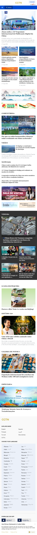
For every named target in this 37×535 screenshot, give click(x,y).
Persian (25, 461)
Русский (4, 434)
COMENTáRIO (8, 113)
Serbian (25, 478)
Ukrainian (26, 499)
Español (21, 429)
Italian (7, 502)
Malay (26, 449)
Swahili (25, 487)
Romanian (26, 472)
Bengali (7, 455)
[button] (5, 371)
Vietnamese (27, 504)
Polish (24, 464)
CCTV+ (3, 437)
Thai (23, 493)
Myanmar (27, 455)
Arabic (7, 449)
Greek (8, 484)
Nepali (24, 458)
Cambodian (8, 461)
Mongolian (26, 452)
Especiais (6, 384)
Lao (23, 446)
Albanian (8, 446)
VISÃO (4, 143)
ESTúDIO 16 (7, 313)
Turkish (25, 496)
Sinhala (25, 481)
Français (4, 432)
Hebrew (7, 490)
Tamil (24, 490)
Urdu (24, 502)
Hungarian (9, 496)
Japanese (8, 504)
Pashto (24, 470)
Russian (25, 475)
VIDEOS (5, 214)
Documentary (22, 434)
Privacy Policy (5, 532)
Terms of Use (14, 532)
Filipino (8, 475)
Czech (7, 467)
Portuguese (27, 467)
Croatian (8, 464)
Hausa (7, 487)
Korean (8, 507)
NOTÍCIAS (6, 162)
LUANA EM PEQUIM (10, 286)
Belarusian (9, 452)
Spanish (25, 484)
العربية (20, 432)
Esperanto (9, 472)
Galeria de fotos (10, 351)
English (4, 429)
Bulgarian (9, 458)
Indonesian (11, 499)
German (8, 481)
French (8, 478)
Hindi (6, 493)
